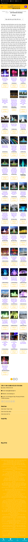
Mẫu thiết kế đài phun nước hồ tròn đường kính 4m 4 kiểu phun (23, 148)
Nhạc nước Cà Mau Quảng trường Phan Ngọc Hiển (14, 485)
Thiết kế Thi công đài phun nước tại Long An (23, 215)
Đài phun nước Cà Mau (8, 474)
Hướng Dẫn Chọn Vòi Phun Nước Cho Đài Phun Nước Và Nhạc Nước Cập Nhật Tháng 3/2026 (14, 505)
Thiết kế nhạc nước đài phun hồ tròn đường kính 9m (23, 194)
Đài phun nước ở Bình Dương (14, 472)
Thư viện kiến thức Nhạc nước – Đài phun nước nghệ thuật (14, 524)
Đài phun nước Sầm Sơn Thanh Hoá (14, 494)
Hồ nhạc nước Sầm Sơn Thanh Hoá (9, 496)
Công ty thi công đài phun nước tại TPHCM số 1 (14, 500)
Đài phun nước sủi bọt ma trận (5, 147)
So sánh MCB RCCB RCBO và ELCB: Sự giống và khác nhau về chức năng (14, 467)
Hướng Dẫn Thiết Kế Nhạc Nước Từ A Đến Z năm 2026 (14, 502)
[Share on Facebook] (5, 401)
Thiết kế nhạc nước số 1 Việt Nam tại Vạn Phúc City (14, 471)
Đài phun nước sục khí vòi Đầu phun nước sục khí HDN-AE (23, 126)
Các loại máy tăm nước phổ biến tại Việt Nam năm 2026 (14, 510)
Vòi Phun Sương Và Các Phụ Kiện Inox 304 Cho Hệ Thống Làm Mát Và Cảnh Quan (14, 522)
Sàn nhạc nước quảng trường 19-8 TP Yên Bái (14, 279)
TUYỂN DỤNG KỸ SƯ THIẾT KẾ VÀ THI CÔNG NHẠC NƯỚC (14, 516)
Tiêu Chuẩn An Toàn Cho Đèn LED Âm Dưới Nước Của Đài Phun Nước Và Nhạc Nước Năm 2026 (14, 504)
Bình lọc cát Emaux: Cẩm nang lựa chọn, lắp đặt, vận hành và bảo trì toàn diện (14, 533)
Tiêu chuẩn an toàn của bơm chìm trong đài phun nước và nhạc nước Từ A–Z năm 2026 (14, 509)
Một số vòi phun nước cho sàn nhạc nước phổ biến (14, 501)
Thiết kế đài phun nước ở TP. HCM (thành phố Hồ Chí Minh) (14, 470)
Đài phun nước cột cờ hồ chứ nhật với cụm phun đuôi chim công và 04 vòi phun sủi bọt (14, 103)
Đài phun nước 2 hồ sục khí (14, 125)
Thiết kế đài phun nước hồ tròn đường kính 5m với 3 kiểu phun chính (14, 171)
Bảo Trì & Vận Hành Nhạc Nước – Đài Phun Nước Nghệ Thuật (14, 527)
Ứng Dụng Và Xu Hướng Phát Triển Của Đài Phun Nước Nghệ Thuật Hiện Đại (14, 532)
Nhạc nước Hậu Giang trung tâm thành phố (14, 461)
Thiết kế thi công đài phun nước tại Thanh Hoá (14, 479)
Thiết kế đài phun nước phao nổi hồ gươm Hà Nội (14, 493)
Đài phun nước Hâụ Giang (20, 460)
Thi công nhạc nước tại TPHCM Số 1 (14, 499)
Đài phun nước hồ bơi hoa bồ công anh (14, 79)
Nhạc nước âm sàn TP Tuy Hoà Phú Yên (14, 322)
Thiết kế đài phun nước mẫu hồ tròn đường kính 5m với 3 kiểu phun (5, 171)
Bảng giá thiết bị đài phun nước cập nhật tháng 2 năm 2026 (14, 498)
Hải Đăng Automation (14, 477)
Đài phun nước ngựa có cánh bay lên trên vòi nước (5, 126)
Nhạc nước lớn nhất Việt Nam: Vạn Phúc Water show (5, 368)
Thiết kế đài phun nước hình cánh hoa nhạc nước (5, 194)
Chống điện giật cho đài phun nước (14, 468)
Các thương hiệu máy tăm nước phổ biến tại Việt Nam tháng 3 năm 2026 (14, 512)
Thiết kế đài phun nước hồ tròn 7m (14, 193)
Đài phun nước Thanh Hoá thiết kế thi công (14, 482)
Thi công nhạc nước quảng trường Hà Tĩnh (5, 322)
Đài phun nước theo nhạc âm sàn (23, 237)
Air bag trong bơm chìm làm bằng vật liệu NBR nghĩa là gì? (14, 488)
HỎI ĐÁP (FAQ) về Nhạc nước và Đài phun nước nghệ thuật (14, 529)
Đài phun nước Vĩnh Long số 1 (14, 462)
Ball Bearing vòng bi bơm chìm (10, 490)
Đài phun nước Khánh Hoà (19, 474)
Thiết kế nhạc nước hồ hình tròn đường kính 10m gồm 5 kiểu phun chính (5, 216)
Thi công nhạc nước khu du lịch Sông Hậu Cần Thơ (5, 301)
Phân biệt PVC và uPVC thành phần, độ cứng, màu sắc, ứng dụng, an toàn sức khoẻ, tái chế (14, 476)
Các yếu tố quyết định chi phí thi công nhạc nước (14, 517)
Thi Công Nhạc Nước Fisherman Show (5, 344)
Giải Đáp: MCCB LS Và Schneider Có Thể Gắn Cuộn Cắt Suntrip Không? (14, 536)
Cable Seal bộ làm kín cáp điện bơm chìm (14, 489)
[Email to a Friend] (9, 401)
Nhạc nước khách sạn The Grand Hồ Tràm (23, 300)
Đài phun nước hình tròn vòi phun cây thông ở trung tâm (5, 238)
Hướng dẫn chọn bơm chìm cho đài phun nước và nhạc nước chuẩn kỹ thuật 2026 (14, 507)
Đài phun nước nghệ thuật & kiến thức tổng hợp (14, 525)
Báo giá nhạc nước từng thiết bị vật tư (5, 79)
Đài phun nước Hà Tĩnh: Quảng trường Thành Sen (14, 301)
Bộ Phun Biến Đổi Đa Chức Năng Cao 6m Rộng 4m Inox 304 (23, 171)
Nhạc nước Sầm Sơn (22, 496)
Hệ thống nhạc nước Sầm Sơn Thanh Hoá (14, 495)
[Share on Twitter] (7, 401)
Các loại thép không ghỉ (14, 513)
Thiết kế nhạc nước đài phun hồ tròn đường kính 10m (14, 238)
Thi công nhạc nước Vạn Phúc (23, 343)
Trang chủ (4, 11)
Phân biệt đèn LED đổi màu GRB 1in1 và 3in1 (14, 478)
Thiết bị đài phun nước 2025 (14, 491)
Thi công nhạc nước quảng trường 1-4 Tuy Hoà (23, 322)
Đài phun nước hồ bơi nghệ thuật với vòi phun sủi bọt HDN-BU (14, 148)
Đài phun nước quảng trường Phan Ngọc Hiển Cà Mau (14, 483)
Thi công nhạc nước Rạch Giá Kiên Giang (23, 258)
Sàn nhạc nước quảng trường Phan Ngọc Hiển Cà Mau (14, 484)
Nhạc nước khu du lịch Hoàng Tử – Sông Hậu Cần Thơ (23, 279)
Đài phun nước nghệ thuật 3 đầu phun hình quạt (5, 102)
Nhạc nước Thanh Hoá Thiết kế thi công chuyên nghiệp (14, 481)
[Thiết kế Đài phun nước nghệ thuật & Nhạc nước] (14, 6)
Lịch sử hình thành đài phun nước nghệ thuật (14, 530)
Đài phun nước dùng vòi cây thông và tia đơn (14, 215)
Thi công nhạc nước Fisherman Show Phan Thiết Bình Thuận (14, 345)
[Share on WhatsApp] (2, 401)
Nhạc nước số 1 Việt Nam (14, 486)
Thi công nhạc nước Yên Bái (5, 278)
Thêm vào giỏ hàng (5, 86)
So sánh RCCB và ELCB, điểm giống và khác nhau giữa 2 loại (14, 465)
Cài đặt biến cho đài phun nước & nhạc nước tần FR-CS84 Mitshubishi (14, 515)
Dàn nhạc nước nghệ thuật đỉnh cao (14, 473)
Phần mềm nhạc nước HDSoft (7, 460)
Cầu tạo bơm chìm (21, 490)
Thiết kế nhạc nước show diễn (5, 258)
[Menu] (2, 6)
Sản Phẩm (11, 11)
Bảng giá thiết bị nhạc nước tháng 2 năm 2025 (14, 463)
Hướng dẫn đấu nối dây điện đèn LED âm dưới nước (14, 534)
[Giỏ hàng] (26, 7)
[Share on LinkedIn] (14, 401)
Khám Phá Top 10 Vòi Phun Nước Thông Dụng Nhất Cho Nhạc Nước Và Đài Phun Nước (14, 520)
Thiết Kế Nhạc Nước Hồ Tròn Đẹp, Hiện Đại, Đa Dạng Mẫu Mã (14, 519)
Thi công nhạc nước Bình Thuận (14, 258)
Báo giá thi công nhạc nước (14, 492)
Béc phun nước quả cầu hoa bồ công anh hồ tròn (23, 80)
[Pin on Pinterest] (11, 401)
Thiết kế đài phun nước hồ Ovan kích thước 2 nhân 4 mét (23, 102)
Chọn (14, 109)
